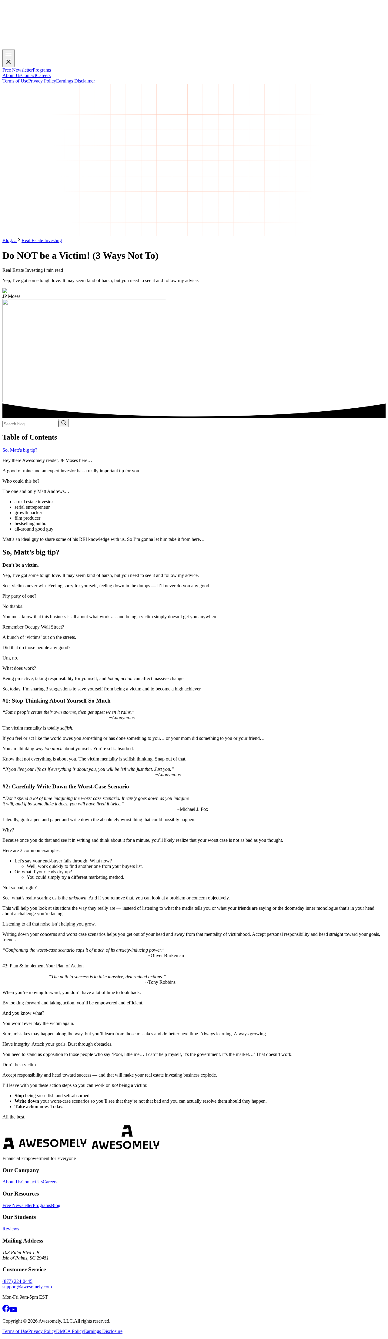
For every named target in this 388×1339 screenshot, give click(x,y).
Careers (50, 1181)
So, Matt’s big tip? (19, 450)
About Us (11, 1181)
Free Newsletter (17, 1205)
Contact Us (32, 1181)
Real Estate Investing (42, 240)
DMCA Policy (70, 1331)
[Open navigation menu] (8, 58)
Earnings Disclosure (103, 1331)
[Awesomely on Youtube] (13, 1310)
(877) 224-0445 (17, 1281)
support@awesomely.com (27, 1286)
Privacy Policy (42, 1331)
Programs (42, 1205)
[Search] (64, 423)
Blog (7, 240)
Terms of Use (15, 1331)
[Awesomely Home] (194, 46)
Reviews (10, 1228)
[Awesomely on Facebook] (6, 1310)
